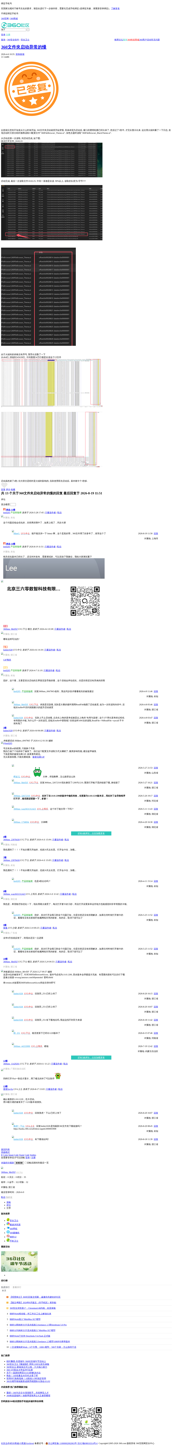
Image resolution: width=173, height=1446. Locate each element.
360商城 (14, 18)
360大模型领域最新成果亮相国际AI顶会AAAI (28, 1381)
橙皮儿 (22, 776)
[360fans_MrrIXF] (2, 1168)
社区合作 (5, 1443)
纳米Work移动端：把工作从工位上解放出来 (30, 1314)
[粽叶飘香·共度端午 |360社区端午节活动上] (19, 1271)
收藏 (13, 489)
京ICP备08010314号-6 (87, 1443)
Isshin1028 (8, 650)
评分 (8, 489)
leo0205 (6, 512)
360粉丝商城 (133, 40)
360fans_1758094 (26, 822)
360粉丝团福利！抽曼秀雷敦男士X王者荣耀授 (28, 1395)
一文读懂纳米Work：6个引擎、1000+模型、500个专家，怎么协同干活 (43, 1347)
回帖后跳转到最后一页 (38, 1163)
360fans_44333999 (28, 1046)
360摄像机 (14, 1233)
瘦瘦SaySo (8, 1089)
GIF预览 (7, 660)
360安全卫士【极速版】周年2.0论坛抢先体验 (27, 1364)
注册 (8, 35)
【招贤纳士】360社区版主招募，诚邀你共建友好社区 (35, 1297)
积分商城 (14, 1443)
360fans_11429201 (11, 1064)
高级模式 (5, 1152)
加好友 (9, 1197)
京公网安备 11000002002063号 (62, 1443)
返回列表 (5, 1149)
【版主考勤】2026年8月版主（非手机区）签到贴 (33, 1302)
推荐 (116, 40)
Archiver (30, 1443)
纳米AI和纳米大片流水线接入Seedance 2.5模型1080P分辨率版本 (40, 1341)
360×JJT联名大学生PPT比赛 (19, 1370)
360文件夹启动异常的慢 (23, 47)
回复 (3, 489)
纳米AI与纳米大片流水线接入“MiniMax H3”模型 (32, 1330)
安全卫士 (25, 40)
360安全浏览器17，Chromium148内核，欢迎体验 (33, 1308)
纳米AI (13, 1237)
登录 (3, 35)
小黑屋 (22, 1443)
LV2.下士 (19, 1172)
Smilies (33, 1155)
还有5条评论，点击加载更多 (91, 1057)
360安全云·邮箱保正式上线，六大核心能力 (26, 1367)
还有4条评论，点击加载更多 (91, 833)
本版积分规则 (7, 1163)
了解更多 (115, 8)
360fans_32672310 (27, 796)
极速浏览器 (15, 1224)
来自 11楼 (10, 510)
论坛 (121, 40)
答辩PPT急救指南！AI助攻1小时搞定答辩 (26, 1378)
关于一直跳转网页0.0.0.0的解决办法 (23, 1373)
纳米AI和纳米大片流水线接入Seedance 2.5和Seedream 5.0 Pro (38, 1325)
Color (5, 1155)
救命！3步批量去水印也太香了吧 (22, 1375)
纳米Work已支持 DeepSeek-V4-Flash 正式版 (30, 1336)
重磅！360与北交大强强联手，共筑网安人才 (27, 1393)
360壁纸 (13, 1229)
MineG (22, 533)
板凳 (5, 647)
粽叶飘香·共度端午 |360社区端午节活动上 (26, 1361)
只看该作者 (50, 512)
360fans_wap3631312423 (31, 809)
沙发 (5, 626)
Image (11, 1155)
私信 (59, 512)
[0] (4, 487)
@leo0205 (7, 743)
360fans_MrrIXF (10, 629)
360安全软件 (13, 40)
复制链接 (20, 54)
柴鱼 (5, 928)
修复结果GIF (38, 757)
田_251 (22, 1033)
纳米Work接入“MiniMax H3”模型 (25, 1319)
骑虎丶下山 (24, 1126)
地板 (5, 667)
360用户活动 (145, 40)
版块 (125, 40)
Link (16, 1155)
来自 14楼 (10, 544)
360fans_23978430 (11, 839)
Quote (21, 1155)
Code (27, 1155)
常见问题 (155, 40)
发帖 (8, 1202)
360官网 (5, 18)
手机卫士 (14, 1241)
